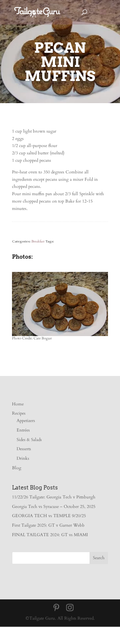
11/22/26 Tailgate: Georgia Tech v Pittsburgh (53, 497)
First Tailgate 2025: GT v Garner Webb (48, 525)
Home (18, 404)
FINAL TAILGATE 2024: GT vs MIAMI (50, 535)
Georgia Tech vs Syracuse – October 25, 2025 (53, 506)
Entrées (23, 430)
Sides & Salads (29, 440)
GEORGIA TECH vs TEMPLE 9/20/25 (49, 516)
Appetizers (26, 421)
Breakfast (37, 241)
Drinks (23, 458)
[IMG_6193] (60, 336)
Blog (16, 468)
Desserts (24, 449)
